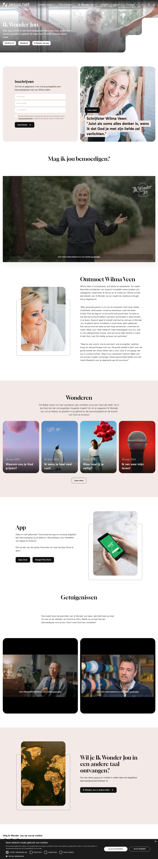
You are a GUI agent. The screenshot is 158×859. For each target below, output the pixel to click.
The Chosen (65, 4)
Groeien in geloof (110, 4)
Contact (130, 4)
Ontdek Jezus (45, 4)
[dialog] (79, 849)
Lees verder (38, 848)
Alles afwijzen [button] (140, 849)
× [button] (155, 841)
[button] (53, 856)
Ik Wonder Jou (86, 4)
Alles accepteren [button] (115, 849)
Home (5, 18)
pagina (96, 777)
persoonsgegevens (26, 118)
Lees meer (79, 480)
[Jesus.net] (16, 4)
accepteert (95, 257)
